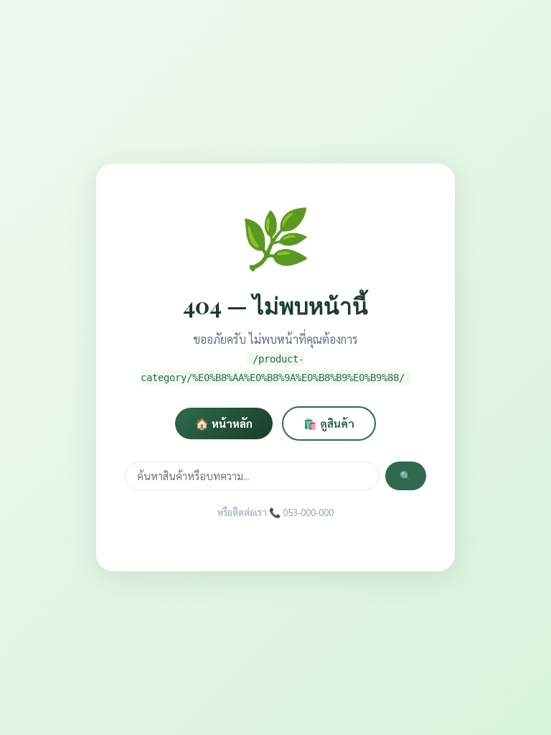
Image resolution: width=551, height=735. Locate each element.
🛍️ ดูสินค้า (328, 423)
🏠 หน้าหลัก (224, 423)
